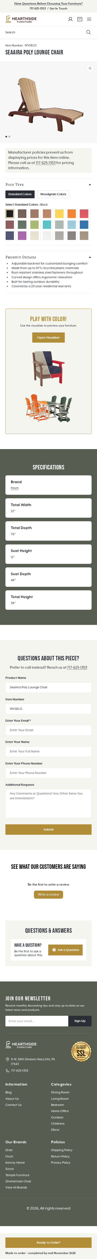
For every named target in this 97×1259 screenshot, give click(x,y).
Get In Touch (58, 8)
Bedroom (57, 1105)
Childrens (58, 1124)
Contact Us (13, 1105)
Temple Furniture (17, 1175)
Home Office (60, 1111)
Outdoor (57, 1117)
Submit (49, 829)
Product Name (15, 678)
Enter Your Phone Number (23, 763)
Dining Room (60, 1092)
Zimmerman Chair (18, 1181)
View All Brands (16, 1187)
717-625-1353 (38, 8)
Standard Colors (20, 194)
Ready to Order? (49, 1243)
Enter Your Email (18, 721)
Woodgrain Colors (53, 194)
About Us (12, 1099)
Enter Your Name (17, 742)
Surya (9, 1169)
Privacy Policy (60, 1163)
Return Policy (60, 1156)
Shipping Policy (62, 1150)
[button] (89, 19)
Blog (8, 1092)
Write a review (48, 895)
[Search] (88, 32)
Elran (9, 1150)
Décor (55, 1130)
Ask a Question (68, 950)
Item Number (14, 699)
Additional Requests (19, 785)
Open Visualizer (48, 338)
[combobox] (48, 32)
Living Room (60, 1099)
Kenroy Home (15, 1163)
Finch (15, 488)
